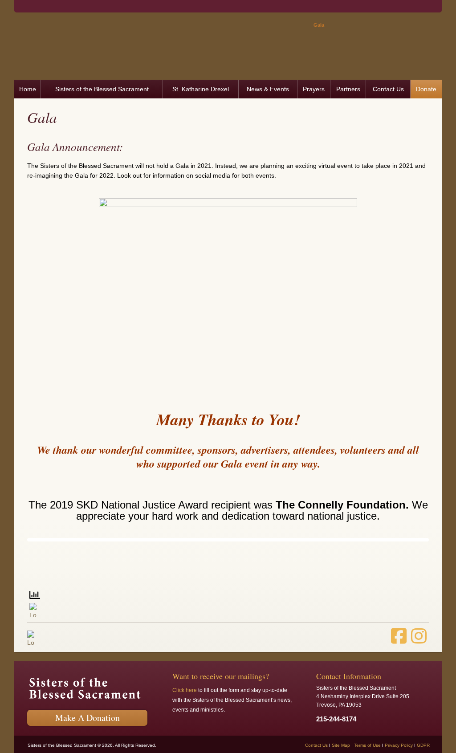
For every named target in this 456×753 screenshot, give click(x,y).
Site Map (341, 745)
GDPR (423, 745)
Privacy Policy (399, 745)
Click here (184, 690)
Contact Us (316, 745)
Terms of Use (367, 745)
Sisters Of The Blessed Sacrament (159, 48)
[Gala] (228, 294)
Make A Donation (87, 718)
